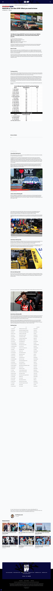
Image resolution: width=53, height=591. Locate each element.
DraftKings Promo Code (31, 572)
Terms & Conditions (26, 580)
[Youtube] (28, 576)
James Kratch (4, 534)
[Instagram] (26, 576)
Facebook (17, 516)
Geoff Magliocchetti (19, 514)
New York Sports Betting (9, 572)
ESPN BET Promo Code (24, 572)
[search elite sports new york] (50, 2)
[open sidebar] (3, 2)
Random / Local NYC (6, 6)
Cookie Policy (32, 580)
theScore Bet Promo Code (16, 572)
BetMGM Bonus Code (38, 572)
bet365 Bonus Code (44, 572)
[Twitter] (24, 576)
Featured (5, 537)
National (11, 6)
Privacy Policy (21, 580)
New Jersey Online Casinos (26, 573)
